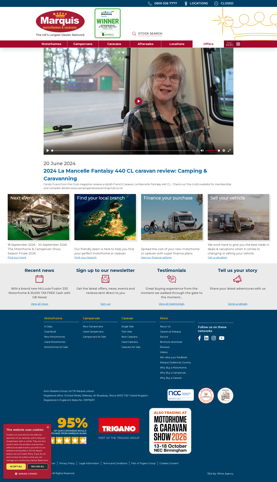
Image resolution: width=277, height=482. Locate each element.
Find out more (17, 257)
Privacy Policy (67, 463)
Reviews (164, 347)
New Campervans (93, 326)
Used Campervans (93, 331)
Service (164, 336)
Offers (208, 44)
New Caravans (129, 336)
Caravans (114, 44)
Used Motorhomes (54, 341)
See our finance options (156, 257)
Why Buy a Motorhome (173, 367)
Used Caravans (130, 341)
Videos (164, 352)
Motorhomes (51, 44)
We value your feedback (173, 357)
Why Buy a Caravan (171, 377)
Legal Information (89, 463)
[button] (27, 474)
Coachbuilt (50, 331)
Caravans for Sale (131, 347)
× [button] (47, 427)
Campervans (82, 44)
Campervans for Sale (94, 336)
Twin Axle (127, 331)
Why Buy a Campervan (173, 372)
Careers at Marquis (170, 331)
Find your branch (85, 257)
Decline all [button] (37, 466)
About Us (165, 326)
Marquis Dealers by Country (175, 362)
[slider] (121, 150)
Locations (176, 44)
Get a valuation (217, 257)
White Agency (225, 473)
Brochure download (171, 341)
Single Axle (128, 326)
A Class (48, 326)
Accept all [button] (16, 466)
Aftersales (145, 44)
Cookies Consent (168, 463)
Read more (43, 460)
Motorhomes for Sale (56, 347)
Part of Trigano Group (143, 463)
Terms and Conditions (115, 463)
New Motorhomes (54, 336)
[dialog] (27, 451)
